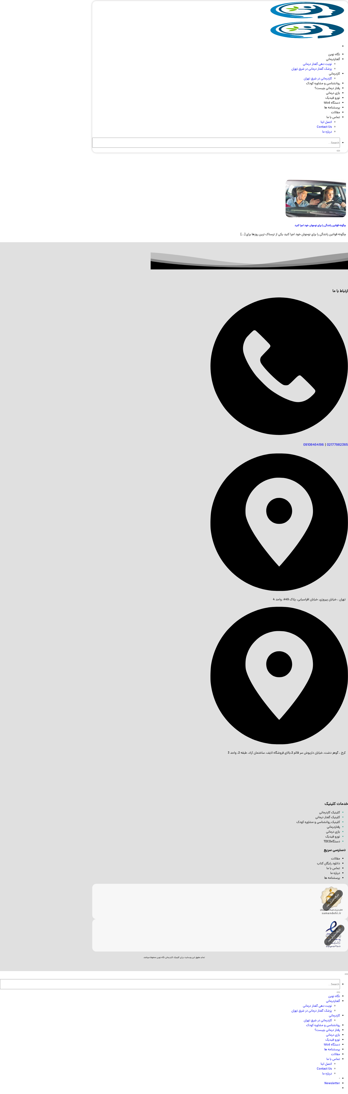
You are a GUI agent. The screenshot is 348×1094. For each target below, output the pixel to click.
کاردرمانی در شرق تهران (318, 78)
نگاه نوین (334, 54)
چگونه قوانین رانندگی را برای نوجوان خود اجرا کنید (320, 225)
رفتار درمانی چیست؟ (327, 88)
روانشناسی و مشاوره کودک (323, 83)
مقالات (335, 112)
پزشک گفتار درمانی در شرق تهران (311, 69)
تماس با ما (333, 117)
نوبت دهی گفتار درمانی (317, 64)
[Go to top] (346, 974)
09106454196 (313, 445)
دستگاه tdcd (332, 103)
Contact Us (324, 127)
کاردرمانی (334, 74)
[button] (332, 1083)
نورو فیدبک (332, 98)
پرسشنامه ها (332, 107)
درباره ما (327, 132)
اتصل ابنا (326, 122)
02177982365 (337, 445)
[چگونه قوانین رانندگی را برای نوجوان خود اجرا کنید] (316, 216)
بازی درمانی (333, 93)
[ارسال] (338, 150)
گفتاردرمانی (333, 59)
